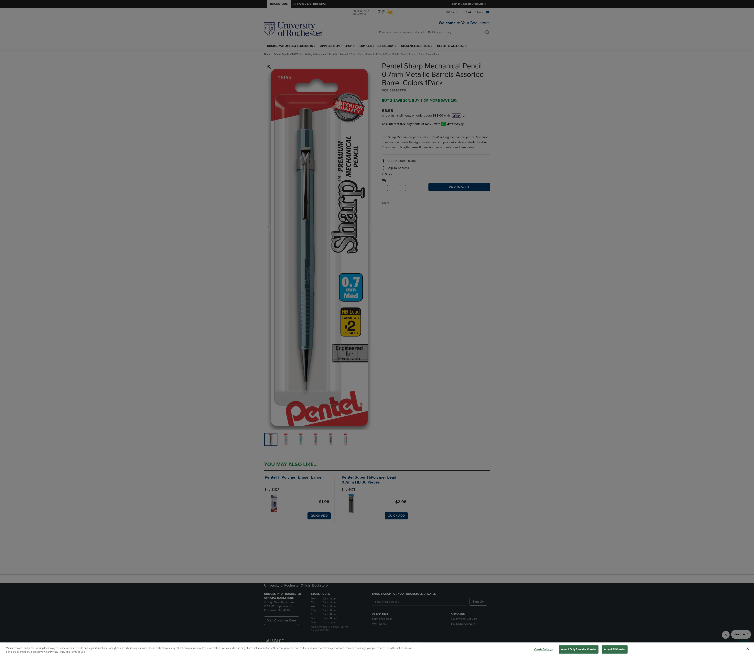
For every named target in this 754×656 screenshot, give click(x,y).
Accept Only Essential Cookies (578, 649)
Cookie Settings (543, 649)
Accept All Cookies (614, 649)
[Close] (747, 648)
